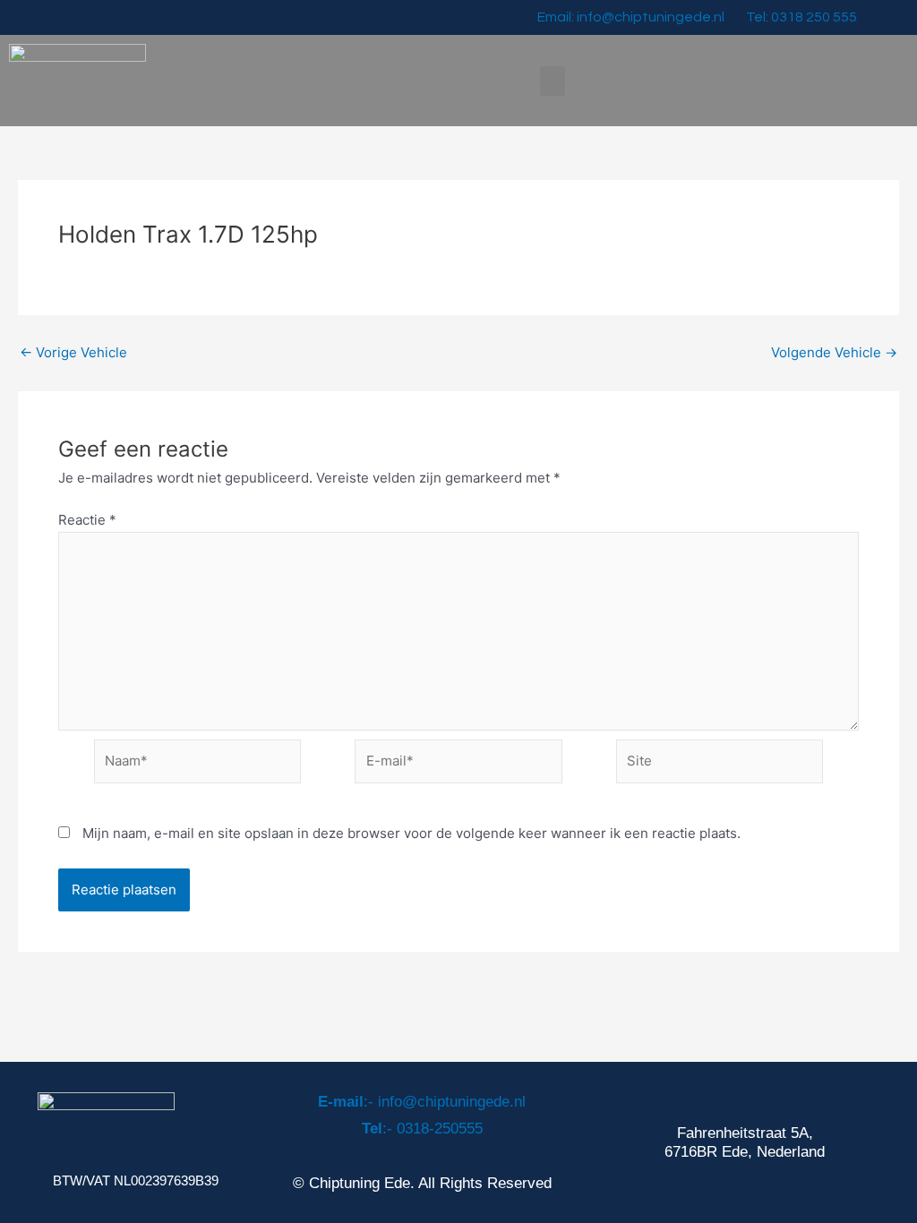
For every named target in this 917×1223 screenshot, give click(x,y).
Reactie (87, 519)
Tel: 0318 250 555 (801, 17)
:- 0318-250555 (422, 1128)
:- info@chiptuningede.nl (422, 1101)
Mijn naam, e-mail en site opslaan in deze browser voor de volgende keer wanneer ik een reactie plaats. (411, 833)
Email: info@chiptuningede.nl (630, 17)
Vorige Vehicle (73, 352)
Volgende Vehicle (834, 352)
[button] (552, 81)
